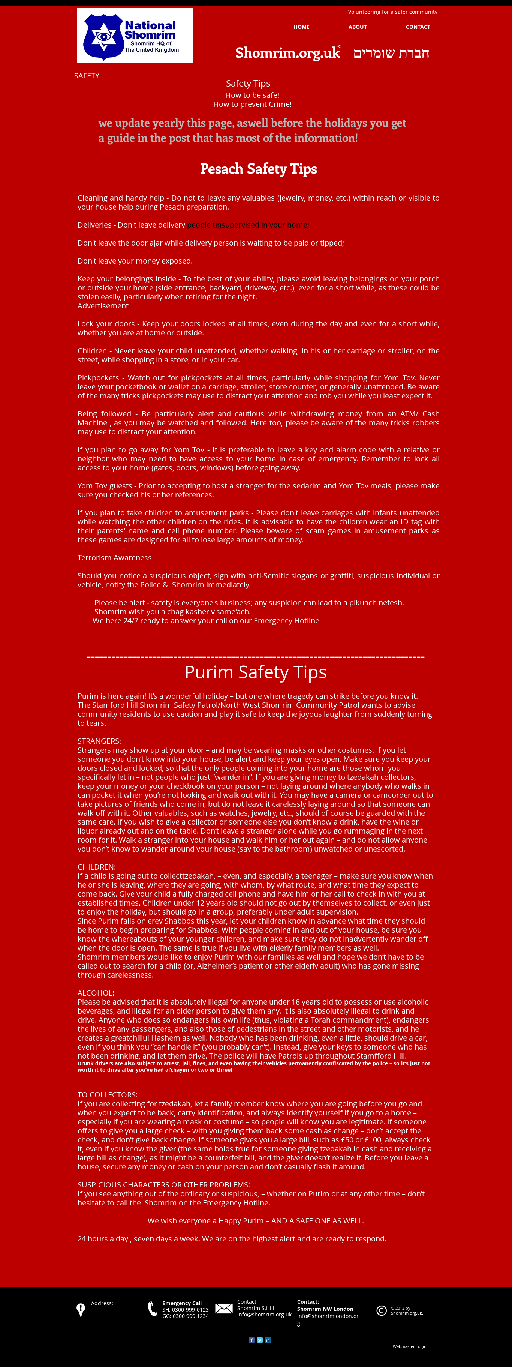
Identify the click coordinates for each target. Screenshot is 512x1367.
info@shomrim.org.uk (264, 1314)
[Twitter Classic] (260, 1340)
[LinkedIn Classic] (268, 1340)
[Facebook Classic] (252, 1340)
